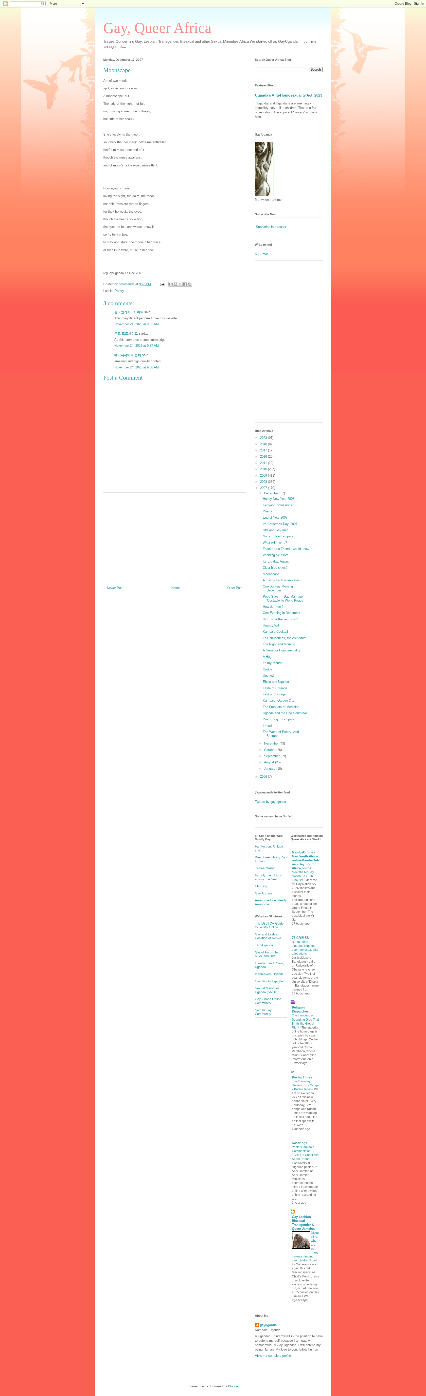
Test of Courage (274, 694)
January (270, 768)
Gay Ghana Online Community (268, 1001)
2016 (264, 456)
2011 (264, 463)
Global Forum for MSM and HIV (267, 954)
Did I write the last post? (280, 619)
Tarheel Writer (265, 868)
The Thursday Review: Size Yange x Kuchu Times (305, 1085)
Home (175, 588)
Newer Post (115, 588)
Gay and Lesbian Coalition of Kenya (268, 936)
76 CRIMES (300, 938)
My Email (261, 254)
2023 (264, 438)
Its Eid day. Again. (276, 561)
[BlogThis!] (175, 284)
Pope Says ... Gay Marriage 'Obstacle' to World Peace (283, 598)
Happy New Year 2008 (278, 499)
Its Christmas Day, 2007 (280, 524)
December (272, 493)
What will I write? (275, 543)
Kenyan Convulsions (277, 505)
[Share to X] (180, 284)
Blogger (233, 1386)
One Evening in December (281, 613)
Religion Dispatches (300, 1009)
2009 (264, 475)
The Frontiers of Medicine (281, 707)
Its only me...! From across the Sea (269, 877)
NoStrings (299, 1143)
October (270, 750)
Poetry (119, 291)
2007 (264, 488)
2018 (264, 444)
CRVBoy (261, 886)
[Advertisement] (175, 537)
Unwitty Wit (271, 625)
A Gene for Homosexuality (281, 650)
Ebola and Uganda (276, 682)
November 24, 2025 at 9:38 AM (136, 367)
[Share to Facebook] (184, 284)
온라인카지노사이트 (128, 312)
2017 (264, 450)
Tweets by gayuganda (270, 802)
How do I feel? (273, 606)
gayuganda (268, 1325)
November (272, 743)
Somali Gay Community (263, 1012)
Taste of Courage (275, 688)
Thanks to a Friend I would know (286, 549)
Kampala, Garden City (278, 700)
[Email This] (170, 284)
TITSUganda (264, 945)
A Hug (267, 657)
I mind (267, 726)
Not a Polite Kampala (278, 536)
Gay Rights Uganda (269, 981)
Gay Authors (264, 893)
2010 (264, 469)
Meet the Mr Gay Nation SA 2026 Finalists (303, 876)
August (269, 762)
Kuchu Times (302, 1077)
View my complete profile (273, 1355)
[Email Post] (161, 284)
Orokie (267, 669)
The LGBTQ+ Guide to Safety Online (269, 925)
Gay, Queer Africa (157, 28)
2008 (264, 482)
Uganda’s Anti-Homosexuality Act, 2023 (288, 95)
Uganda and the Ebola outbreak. (286, 713)
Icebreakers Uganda (269, 974)
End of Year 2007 (275, 517)
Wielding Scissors (275, 555)
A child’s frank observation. (282, 580)
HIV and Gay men (275, 530)
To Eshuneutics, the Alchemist (284, 638)
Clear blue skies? (275, 567)
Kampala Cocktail (275, 631)
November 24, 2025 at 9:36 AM (136, 324)
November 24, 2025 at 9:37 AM (136, 345)
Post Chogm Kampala (278, 719)
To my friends (272, 663)
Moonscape (271, 574)
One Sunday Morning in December (279, 588)
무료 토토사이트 (126, 333)
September (272, 756)
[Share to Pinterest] (189, 284)
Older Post (235, 588)
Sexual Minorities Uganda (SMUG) (267, 990)
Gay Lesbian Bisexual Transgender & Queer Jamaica (303, 1223)
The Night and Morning (279, 644)
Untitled (268, 675)
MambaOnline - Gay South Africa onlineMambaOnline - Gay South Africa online (305, 860)
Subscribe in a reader (271, 227)
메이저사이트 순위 (127, 355)
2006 (264, 776)
